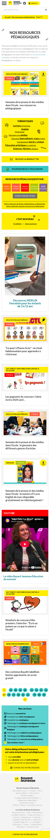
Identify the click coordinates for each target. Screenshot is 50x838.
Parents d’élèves (22, 793)
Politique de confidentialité (26, 800)
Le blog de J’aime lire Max (21, 820)
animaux (25, 148)
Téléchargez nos (24, 733)
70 (34, 695)
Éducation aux (18, 135)
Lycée (43, 187)
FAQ (39, 791)
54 (36, 690)
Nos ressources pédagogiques (23, 17)
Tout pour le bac (33, 827)
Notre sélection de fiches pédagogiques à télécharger (24, 204)
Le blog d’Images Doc (20, 822)
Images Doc (37, 820)
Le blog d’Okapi (35, 824)
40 (25, 690)
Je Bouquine (16, 824)
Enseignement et (30, 142)
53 (32, 690)
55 (41, 690)
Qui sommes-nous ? (20, 791)
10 (11, 690)
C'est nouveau (25, 219)
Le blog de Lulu (26, 817)
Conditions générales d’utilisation (27, 798)
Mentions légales (27, 795)
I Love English (35, 822)
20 (15, 690)
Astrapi (15, 817)
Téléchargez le (26, 723)
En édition (17, 224)
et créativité (20, 145)
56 (46, 690)
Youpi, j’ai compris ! (35, 815)
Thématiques (25, 121)
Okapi (26, 824)
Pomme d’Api (36, 812)
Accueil (7, 17)
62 (28, 695)
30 (20, 690)
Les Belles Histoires (19, 815)
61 (23, 695)
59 (13, 695)
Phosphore (21, 827)
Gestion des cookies (26, 803)
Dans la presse (31, 224)
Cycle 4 (34, 187)
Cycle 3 (25, 187)
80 (39, 695)
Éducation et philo (28, 138)
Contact (32, 791)
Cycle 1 (7, 187)
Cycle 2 (16, 187)
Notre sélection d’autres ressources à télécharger (25, 206)
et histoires (21, 125)
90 (44, 695)
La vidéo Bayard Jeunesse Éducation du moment (23, 578)
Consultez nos (21, 717)
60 (18, 695)
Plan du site (34, 793)
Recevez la (16, 713)
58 (9, 695)
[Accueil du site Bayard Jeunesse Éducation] (14, 2)
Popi (28, 812)
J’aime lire (37, 817)
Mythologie (19, 132)
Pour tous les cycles (25, 196)
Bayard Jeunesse (18, 812)
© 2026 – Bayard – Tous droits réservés (27, 805)
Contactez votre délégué (25, 834)
